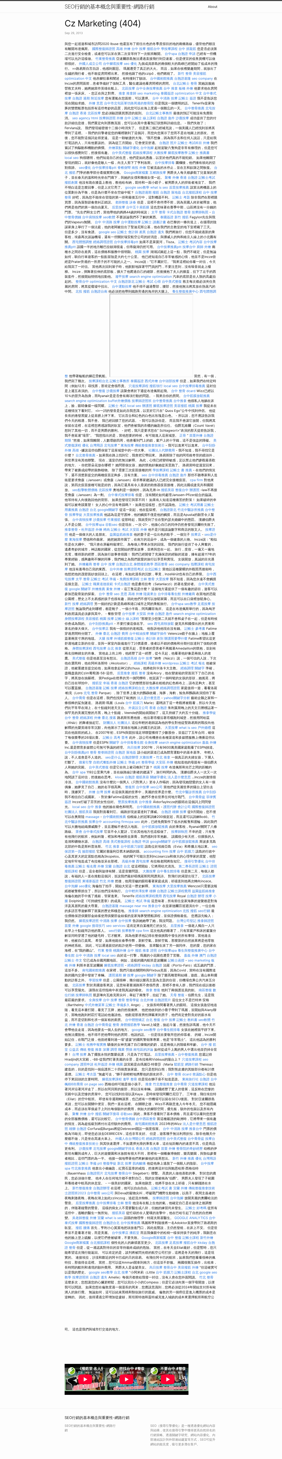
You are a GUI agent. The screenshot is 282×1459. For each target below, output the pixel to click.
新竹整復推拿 (82, 1188)
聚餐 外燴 (172, 177)
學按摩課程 (169, 49)
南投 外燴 (139, 167)
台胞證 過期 (81, 98)
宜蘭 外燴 (180, 1188)
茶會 (79, 831)
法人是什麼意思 (148, 698)
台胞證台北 (124, 564)
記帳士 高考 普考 (115, 737)
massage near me (133, 906)
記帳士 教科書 (187, 1020)
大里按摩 (162, 579)
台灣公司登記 (186, 921)
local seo (72, 158)
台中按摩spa (94, 524)
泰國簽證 (167, 93)
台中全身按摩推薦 (149, 88)
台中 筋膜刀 (134, 703)
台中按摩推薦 (130, 1223)
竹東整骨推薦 (105, 59)
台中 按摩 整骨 (114, 1000)
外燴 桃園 (116, 1064)
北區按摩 (128, 88)
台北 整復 (153, 1020)
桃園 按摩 (142, 252)
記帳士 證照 (208, 866)
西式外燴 (151, 381)
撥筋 (156, 192)
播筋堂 (134, 1233)
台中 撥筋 (134, 950)
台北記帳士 (181, 83)
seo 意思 (120, 594)
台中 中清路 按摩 (165, 98)
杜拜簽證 (88, 529)
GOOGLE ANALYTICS (191, 1218)
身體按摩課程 (74, 619)
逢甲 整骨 (130, 1079)
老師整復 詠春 (125, 202)
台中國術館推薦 (161, 78)
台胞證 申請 (187, 54)
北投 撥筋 (83, 291)
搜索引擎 (85, 762)
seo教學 (190, 604)
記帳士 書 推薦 (181, 470)
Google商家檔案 (136, 172)
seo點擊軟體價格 (85, 490)
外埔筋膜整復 (124, 638)
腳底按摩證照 (163, 406)
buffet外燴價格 (119, 401)
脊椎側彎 (124, 167)
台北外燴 (146, 1000)
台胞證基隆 (182, 78)
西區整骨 (161, 564)
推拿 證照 (150, 950)
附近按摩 (97, 98)
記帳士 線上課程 (144, 118)
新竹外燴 (206, 1238)
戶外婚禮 (204, 727)
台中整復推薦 (188, 1054)
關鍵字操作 (158, 633)
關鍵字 (200, 668)
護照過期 (115, 975)
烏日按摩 (133, 747)
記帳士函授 (176, 960)
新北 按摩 (124, 1163)
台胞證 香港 (77, 113)
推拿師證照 (205, 921)
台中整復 (98, 391)
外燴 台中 (124, 118)
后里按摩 (118, 207)
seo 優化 (130, 63)
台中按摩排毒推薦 (192, 386)
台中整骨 (93, 1193)
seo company (202, 78)
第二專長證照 (188, 866)
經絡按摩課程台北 (131, 688)
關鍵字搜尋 (111, 1114)
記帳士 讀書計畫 (154, 222)
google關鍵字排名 (121, 1148)
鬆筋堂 (179, 1064)
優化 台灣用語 (92, 445)
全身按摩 (151, 742)
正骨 (182, 435)
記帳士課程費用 (179, 891)
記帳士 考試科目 (190, 143)
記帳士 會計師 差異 (131, 232)
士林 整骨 (147, 579)
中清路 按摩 (108, 921)
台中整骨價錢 (125, 1119)
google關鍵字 (107, 510)
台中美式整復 (122, 153)
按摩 (114, 688)
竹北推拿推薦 (81, 1168)
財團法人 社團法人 (117, 723)
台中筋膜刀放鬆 (132, 846)
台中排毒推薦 (158, 475)
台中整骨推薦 (194, 108)
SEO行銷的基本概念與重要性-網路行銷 (109, 6)
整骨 (194, 83)
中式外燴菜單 (95, 1005)
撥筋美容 (167, 490)
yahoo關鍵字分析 (177, 698)
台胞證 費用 (119, 633)
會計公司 (184, 807)
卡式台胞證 (175, 212)
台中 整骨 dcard (183, 391)
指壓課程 (197, 564)
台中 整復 (174, 1238)
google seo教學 (137, 187)
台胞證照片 (162, 1000)
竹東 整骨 (105, 950)
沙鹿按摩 (182, 118)
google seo (107, 232)
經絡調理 (86, 604)
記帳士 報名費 (86, 866)
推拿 (122, 93)
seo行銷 (204, 911)
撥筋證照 (71, 1163)
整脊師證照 (106, 752)
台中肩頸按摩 (92, 217)
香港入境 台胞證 (148, 1148)
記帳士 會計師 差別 (149, 638)
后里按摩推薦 (179, 187)
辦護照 (147, 406)
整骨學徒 (148, 762)
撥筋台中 (153, 49)
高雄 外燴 (123, 49)
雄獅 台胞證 (158, 891)
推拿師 (131, 93)
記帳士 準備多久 (118, 1005)
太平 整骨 (158, 212)
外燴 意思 (96, 103)
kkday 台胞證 (152, 965)
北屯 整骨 (91, 693)
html (94, 118)
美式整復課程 (120, 841)
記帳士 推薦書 (199, 153)
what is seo (159, 187)
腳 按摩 (128, 975)
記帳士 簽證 (187, 98)
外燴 (206, 143)
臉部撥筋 (88, 851)
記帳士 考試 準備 (103, 579)
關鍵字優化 (131, 148)
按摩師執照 (200, 212)
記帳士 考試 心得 (148, 281)
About (212, 7)
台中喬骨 (78, 698)
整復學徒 (109, 1163)
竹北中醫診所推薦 (191, 510)
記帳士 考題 (181, 197)
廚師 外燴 (204, 247)
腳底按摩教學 (178, 153)
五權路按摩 (157, 172)
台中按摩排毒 (165, 163)
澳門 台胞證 (208, 955)
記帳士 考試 (117, 406)
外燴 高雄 (72, 450)
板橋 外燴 (186, 88)
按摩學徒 (75, 515)
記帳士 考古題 (86, 1074)
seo (144, 475)
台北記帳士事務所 (159, 113)
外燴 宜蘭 (104, 866)
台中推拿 (180, 401)
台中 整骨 (106, 594)
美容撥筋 (199, 73)
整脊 (96, 564)
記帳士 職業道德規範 (97, 584)
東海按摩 (127, 445)
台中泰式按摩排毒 (121, 495)
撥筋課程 (71, 871)
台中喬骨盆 (197, 797)
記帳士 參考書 (194, 628)
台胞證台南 (99, 291)
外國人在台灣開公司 (130, 1138)
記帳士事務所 (119, 381)
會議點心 (199, 1074)
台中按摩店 (100, 628)
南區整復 (205, 990)
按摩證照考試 (134, 569)
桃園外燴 (119, 950)
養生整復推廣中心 (185, 291)
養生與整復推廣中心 (192, 950)
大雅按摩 (160, 153)
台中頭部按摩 (169, 381)
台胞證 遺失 (155, 232)
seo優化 (85, 167)
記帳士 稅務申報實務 (91, 1044)
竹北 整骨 (206, 1277)
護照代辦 (170, 807)
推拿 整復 (153, 990)
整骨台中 (82, 281)
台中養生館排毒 (168, 871)
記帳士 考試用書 (191, 505)
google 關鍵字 (80, 589)
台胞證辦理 (130, 757)
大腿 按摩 (106, 638)
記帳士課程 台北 (186, 1272)
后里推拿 (123, 673)
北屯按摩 (110, 445)
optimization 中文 (78, 78)
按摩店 (196, 534)
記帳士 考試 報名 (192, 663)
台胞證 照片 (168, 143)
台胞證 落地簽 (170, 192)
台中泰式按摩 (93, 831)
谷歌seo (111, 524)
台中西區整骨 (146, 1119)
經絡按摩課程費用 (148, 896)
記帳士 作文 (73, 960)
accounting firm (156, 851)
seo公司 (156, 787)
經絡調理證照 (103, 242)
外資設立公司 (138, 708)
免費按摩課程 (129, 579)
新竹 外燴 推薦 (183, 1158)
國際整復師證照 (103, 49)
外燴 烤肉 (103, 529)
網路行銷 (191, 1064)
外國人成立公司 (90, 63)
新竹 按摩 (72, 604)
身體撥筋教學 (143, 564)
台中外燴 (116, 569)
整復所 (130, 787)
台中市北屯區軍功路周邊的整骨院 (129, 103)
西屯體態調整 (82, 242)
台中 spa (78, 772)
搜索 (112, 718)
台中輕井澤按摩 (136, 891)
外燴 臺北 (102, 633)
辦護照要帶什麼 (175, 638)
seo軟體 (109, 217)
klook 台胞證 (125, 777)
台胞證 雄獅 (170, 812)
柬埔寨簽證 (90, 881)
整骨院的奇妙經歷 (189, 1148)
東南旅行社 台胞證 (196, 1079)
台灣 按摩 (103, 792)
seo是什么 (113, 757)
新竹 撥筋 (181, 217)
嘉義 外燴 (209, 742)
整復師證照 (73, 881)
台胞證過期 (143, 192)
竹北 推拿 (163, 757)
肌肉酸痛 (139, 1163)
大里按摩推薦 (93, 515)
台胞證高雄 (129, 658)
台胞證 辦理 (195, 896)
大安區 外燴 (138, 529)
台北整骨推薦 (85, 455)
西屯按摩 (99, 648)
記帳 (106, 688)
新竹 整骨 (185, 73)
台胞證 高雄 (101, 841)
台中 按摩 (139, 49)
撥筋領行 (156, 386)
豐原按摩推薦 (128, 802)
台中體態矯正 (135, 1020)
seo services (116, 926)
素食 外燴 (113, 589)
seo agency (81, 118)
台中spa (171, 54)
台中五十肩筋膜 (137, 207)
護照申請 (86, 1064)
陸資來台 (150, 594)
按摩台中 (189, 247)
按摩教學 (128, 931)
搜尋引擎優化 (194, 861)
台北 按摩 (121, 1272)
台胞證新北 (126, 281)
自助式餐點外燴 (104, 762)
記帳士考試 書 (161, 1188)
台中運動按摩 (131, 222)
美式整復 (78, 658)
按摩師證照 (107, 118)
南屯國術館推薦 (93, 970)
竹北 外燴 (107, 881)
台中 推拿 (171, 88)
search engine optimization (150, 276)
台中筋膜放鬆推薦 (196, 396)
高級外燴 (154, 663)
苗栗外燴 (196, 435)
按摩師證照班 (142, 401)
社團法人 (71, 812)
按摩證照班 (80, 1277)
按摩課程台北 (99, 381)
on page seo (94, 1084)
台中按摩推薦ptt (169, 247)
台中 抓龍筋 (187, 49)
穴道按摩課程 (138, 386)
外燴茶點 (115, 148)
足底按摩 (204, 604)
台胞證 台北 (87, 510)
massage (92, 817)
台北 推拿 (114, 648)
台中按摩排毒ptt (104, 167)
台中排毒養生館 (169, 594)
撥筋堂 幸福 (101, 683)
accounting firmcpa (118, 822)
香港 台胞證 (189, 177)
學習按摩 (95, 980)
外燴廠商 (85, 564)
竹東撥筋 (114, 519)
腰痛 (86, 1228)
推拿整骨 (71, 529)
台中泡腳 (147, 148)
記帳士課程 (190, 1238)
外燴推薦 (98, 589)
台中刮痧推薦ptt (101, 623)
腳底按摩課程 (112, 1079)
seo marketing (148, 93)
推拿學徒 (209, 713)
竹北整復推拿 (163, 1084)
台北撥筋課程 (192, 192)
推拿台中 (154, 906)
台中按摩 (128, 614)
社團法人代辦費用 (161, 450)
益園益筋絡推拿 (121, 534)
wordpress (170, 663)
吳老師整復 (80, 1218)
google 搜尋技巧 (92, 926)
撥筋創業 (71, 182)
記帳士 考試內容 (190, 242)
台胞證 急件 (166, 118)
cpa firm (196, 480)
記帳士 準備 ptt (128, 762)
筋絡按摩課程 (143, 153)
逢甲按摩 (121, 276)
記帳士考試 (207, 177)
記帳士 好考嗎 (196, 1208)
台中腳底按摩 (113, 63)
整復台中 (181, 490)
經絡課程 (140, 663)
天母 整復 (177, 995)
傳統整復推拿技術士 (150, 445)
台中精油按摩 (139, 633)
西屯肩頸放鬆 (164, 623)
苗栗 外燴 (72, 926)
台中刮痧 (208, 445)
